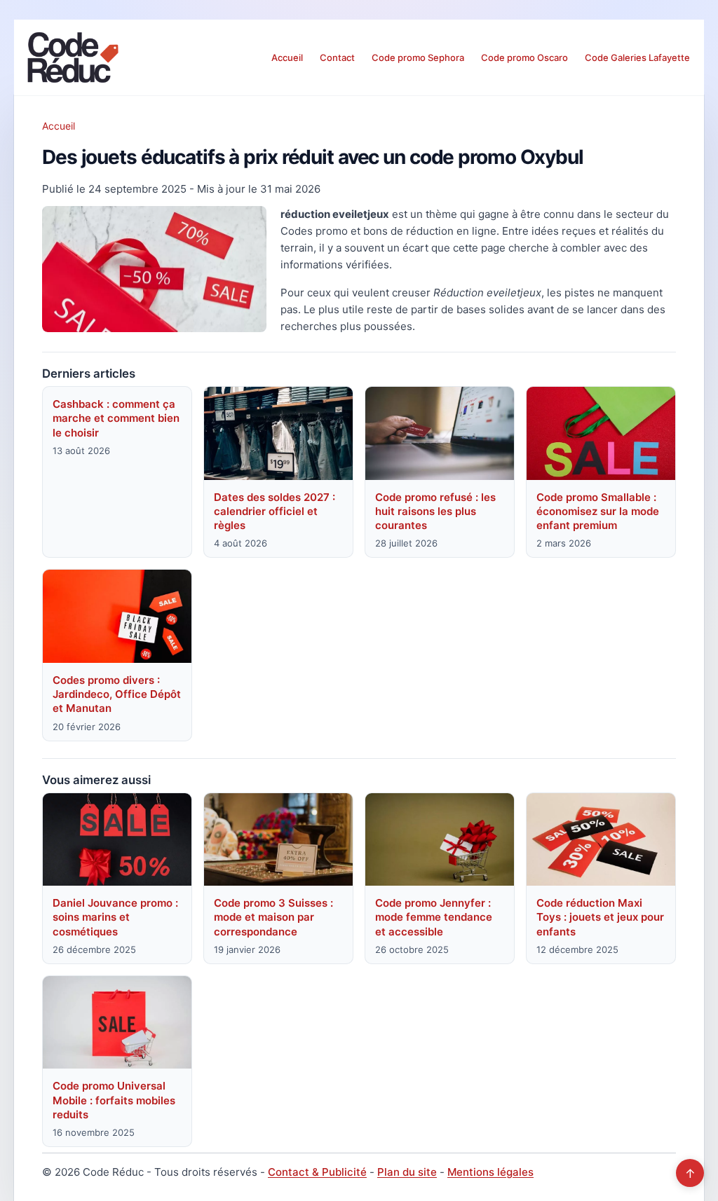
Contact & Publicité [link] (317, 1172)
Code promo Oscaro (524, 57)
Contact (337, 57)
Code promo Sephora (418, 57)
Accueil (287, 57)
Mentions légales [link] (490, 1172)
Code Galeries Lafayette (637, 57)
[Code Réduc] (72, 57)
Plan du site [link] (407, 1172)
